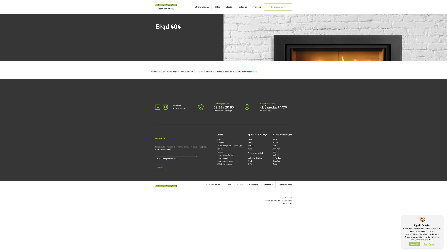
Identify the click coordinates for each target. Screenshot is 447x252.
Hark (274, 145)
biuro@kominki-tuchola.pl (223, 110)
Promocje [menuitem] (257, 6)
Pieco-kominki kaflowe (226, 154)
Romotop (276, 160)
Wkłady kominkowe (224, 164)
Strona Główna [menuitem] (202, 6)
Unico (250, 148)
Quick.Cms (288, 203)
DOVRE (275, 142)
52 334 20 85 (224, 107)
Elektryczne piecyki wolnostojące (230, 145)
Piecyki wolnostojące (225, 160)
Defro (250, 139)
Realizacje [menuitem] (242, 6)
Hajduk (250, 142)
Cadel (250, 161)
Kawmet (276, 151)
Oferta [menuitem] (229, 6)
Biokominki (221, 142)
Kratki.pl (251, 145)
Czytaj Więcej (429, 244)
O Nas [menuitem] (217, 6)
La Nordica (277, 157)
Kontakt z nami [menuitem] (278, 7)
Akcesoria (220, 139)
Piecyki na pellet (223, 157)
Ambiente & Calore (255, 158)
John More (277, 148)
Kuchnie (220, 151)
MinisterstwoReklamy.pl (282, 200)
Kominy (220, 148)
